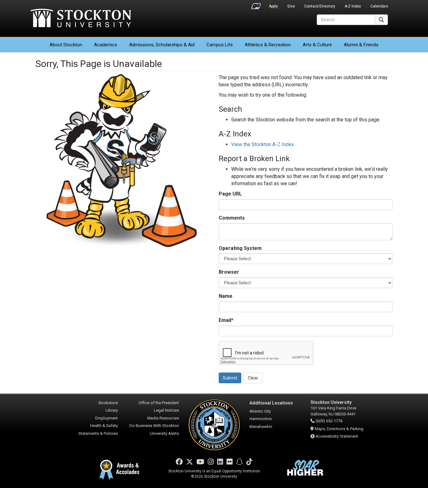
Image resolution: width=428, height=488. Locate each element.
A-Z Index (353, 6)
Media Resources (163, 418)
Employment (106, 418)
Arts (317, 45)
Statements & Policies (98, 433)
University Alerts (164, 433)
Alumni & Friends (361, 45)
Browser (229, 272)
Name (225, 296)
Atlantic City (260, 411)
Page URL (230, 194)
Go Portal (256, 4)
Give (291, 6)
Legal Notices (166, 410)
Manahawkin (260, 426)
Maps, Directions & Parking (339, 428)
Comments (232, 218)
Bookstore (108, 402)
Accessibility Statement (337, 436)
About (66, 45)
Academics (105, 45)
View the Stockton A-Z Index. (263, 144)
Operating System (240, 248)
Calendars (379, 6)
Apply (273, 6)
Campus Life (219, 45)
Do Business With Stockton (154, 425)
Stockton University (81, 19)
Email (226, 320)
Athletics (268, 45)
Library (112, 410)
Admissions (162, 45)
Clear (253, 377)
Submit (230, 377)
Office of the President (158, 402)
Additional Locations (271, 402)
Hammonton (260, 418)
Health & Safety (104, 425)
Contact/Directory (319, 6)
